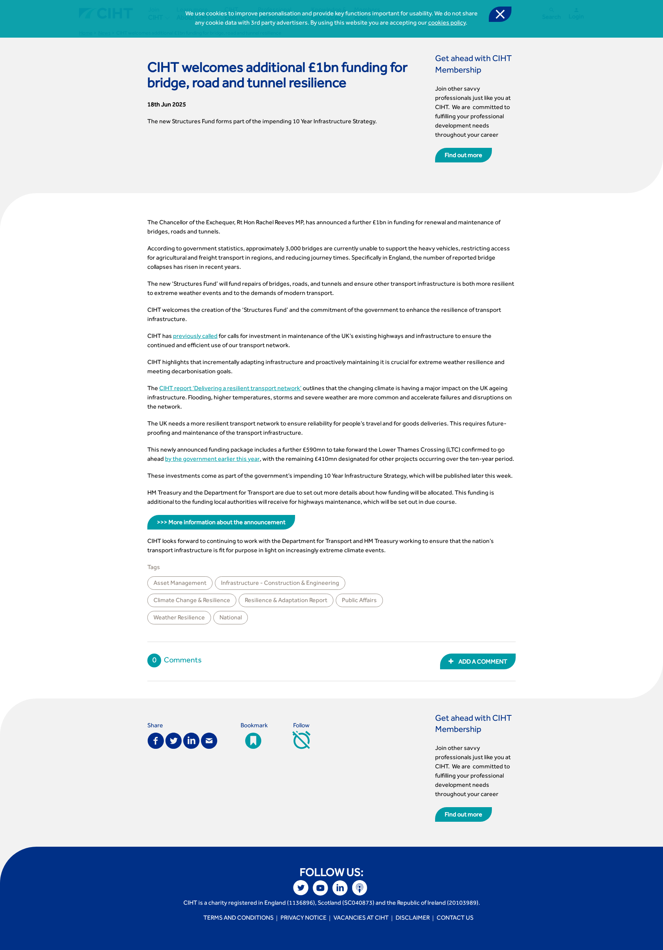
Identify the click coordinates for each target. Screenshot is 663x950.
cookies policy (447, 23)
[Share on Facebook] (155, 740)
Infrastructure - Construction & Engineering (280, 584)
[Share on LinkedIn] (191, 740)
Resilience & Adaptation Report (286, 601)
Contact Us (455, 918)
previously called (195, 337)
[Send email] (209, 740)
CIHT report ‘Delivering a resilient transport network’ (230, 389)
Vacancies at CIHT (361, 918)
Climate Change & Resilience (191, 601)
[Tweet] (173, 740)
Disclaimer (413, 918)
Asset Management (179, 584)
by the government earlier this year (212, 460)
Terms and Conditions (238, 918)
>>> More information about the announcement (221, 523)
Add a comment (482, 662)
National (230, 618)
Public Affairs (359, 601)
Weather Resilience (179, 618)
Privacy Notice (303, 918)
